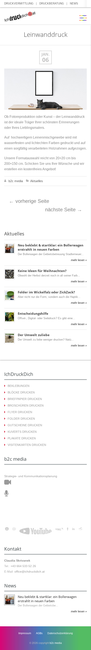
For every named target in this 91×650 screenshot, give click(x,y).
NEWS (74, 3)
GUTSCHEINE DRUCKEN (25, 425)
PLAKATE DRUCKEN (22, 438)
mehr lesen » (79, 260)
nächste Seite (63, 209)
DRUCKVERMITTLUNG (18, 3)
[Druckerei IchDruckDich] (20, 17)
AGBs (39, 633)
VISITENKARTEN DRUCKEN (27, 445)
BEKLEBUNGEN (18, 386)
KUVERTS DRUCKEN (22, 431)
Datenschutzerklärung (60, 633)
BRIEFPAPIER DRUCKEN (25, 399)
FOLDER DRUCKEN (21, 418)
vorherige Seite (29, 201)
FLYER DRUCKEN (20, 412)
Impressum (24, 633)
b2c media (15, 181)
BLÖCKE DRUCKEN (21, 392)
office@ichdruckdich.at (29, 571)
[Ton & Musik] (6, 495)
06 (45, 60)
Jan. (45, 54)
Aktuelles (36, 181)
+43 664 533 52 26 (23, 566)
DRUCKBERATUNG (51, 3)
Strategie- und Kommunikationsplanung (30, 476)
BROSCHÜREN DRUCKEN (26, 405)
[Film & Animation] (7, 483)
